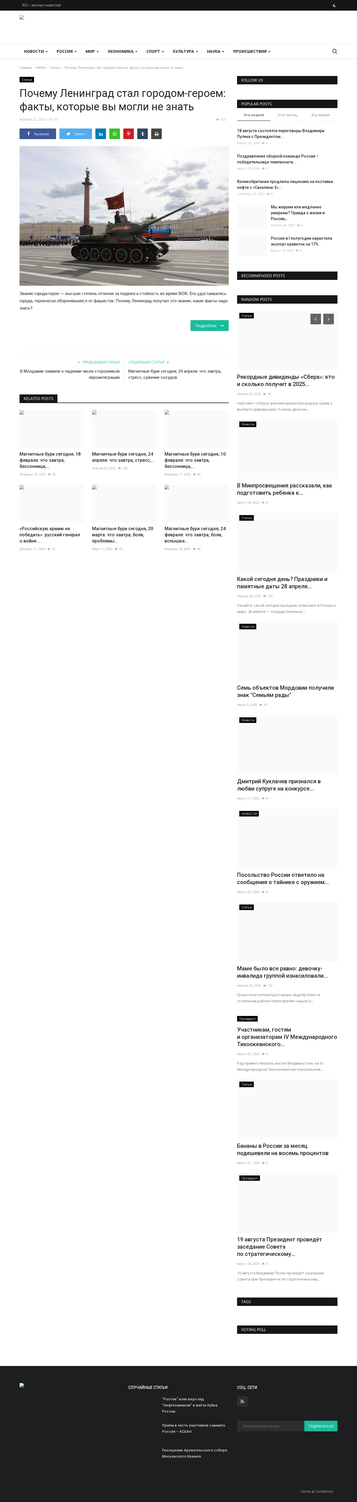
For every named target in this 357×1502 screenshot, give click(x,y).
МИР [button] (91, 51)
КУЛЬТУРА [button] (184, 51)
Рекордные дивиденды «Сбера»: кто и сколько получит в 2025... (286, 380)
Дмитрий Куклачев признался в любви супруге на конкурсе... (279, 785)
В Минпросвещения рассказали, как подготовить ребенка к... (284, 489)
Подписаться (320, 1426)
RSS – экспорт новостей (41, 5)
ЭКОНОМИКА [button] (121, 51)
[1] (334, 5)
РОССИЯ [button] (65, 51)
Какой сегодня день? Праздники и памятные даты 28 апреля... (282, 583)
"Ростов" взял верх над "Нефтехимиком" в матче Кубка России (189, 1405)
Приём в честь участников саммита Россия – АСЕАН (193, 1428)
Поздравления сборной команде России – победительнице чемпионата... (278, 159)
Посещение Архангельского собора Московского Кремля (194, 1453)
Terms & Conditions (317, 1491)
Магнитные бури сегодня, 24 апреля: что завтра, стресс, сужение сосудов (174, 374)
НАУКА (41, 67)
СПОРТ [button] (153, 51)
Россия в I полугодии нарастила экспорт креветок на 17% (301, 241)
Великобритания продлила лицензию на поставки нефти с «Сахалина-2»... (285, 184)
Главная (26, 67)
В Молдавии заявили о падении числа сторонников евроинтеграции (70, 374)
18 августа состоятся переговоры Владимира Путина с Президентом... (280, 133)
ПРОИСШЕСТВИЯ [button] (250, 51)
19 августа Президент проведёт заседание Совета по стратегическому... (279, 1246)
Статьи (55, 67)
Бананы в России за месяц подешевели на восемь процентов (283, 1149)
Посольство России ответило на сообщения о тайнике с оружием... (283, 879)
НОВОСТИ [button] (34, 51)
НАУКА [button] (214, 51)
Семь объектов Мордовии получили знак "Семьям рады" (285, 691)
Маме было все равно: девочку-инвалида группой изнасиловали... (282, 972)
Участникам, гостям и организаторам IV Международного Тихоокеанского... (287, 1037)
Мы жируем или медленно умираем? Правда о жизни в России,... (298, 213)
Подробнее (207, 325)
